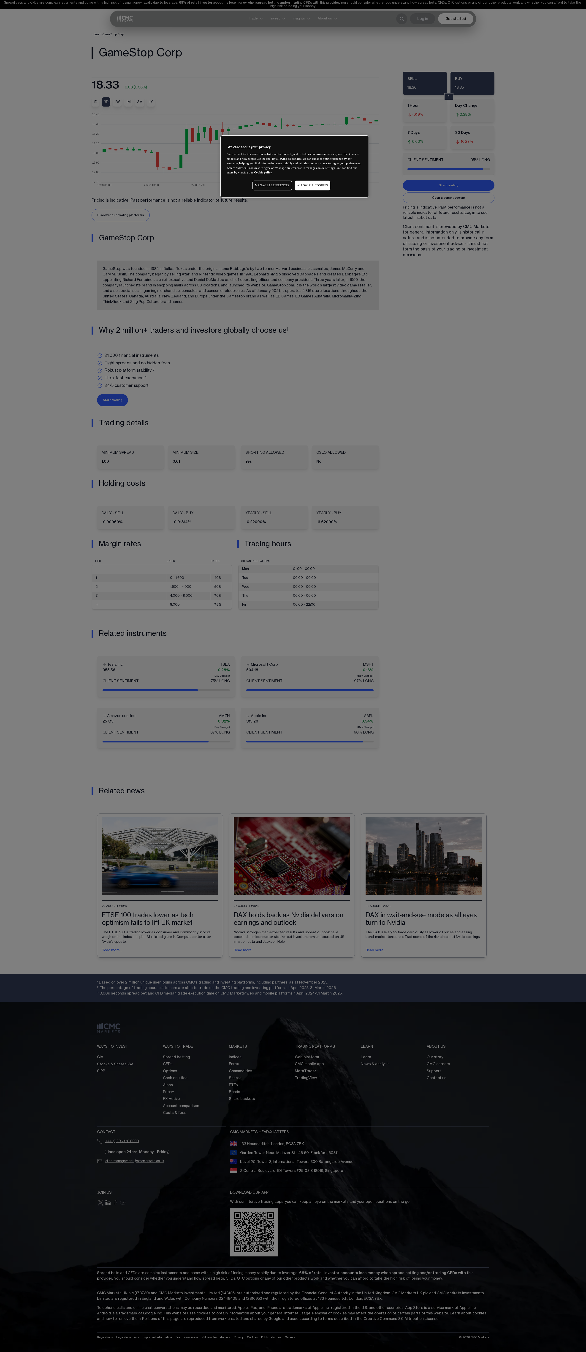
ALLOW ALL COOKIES (312, 185)
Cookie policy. (263, 172)
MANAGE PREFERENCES (272, 185)
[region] (294, 166)
